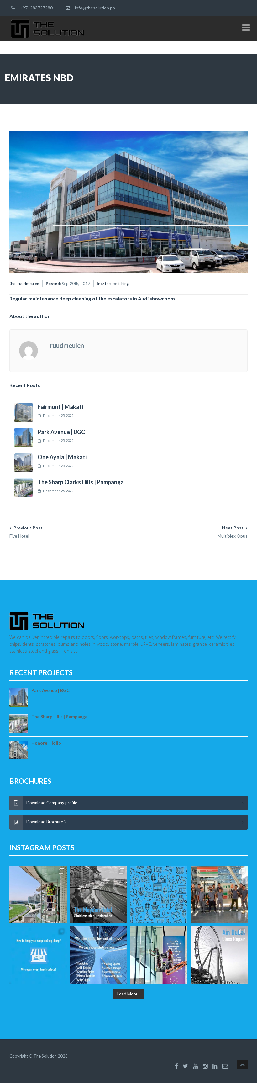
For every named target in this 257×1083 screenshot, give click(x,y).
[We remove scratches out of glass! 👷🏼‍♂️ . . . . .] (98, 955)
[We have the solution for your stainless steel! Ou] (98, 894)
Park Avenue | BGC (61, 431)
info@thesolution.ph (94, 7)
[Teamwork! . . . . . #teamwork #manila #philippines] (219, 894)
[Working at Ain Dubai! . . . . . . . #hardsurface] (158, 955)
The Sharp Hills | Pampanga (59, 716)
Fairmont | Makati (60, 406)
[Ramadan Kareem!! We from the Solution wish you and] (158, 894)
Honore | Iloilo (46, 743)
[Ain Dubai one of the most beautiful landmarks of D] (219, 955)
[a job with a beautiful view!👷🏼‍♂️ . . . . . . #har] (38, 894)
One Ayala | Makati (62, 457)
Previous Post (26, 532)
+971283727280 (35, 7)
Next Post (233, 532)
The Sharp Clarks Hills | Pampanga (81, 482)
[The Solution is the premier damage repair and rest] (38, 955)
